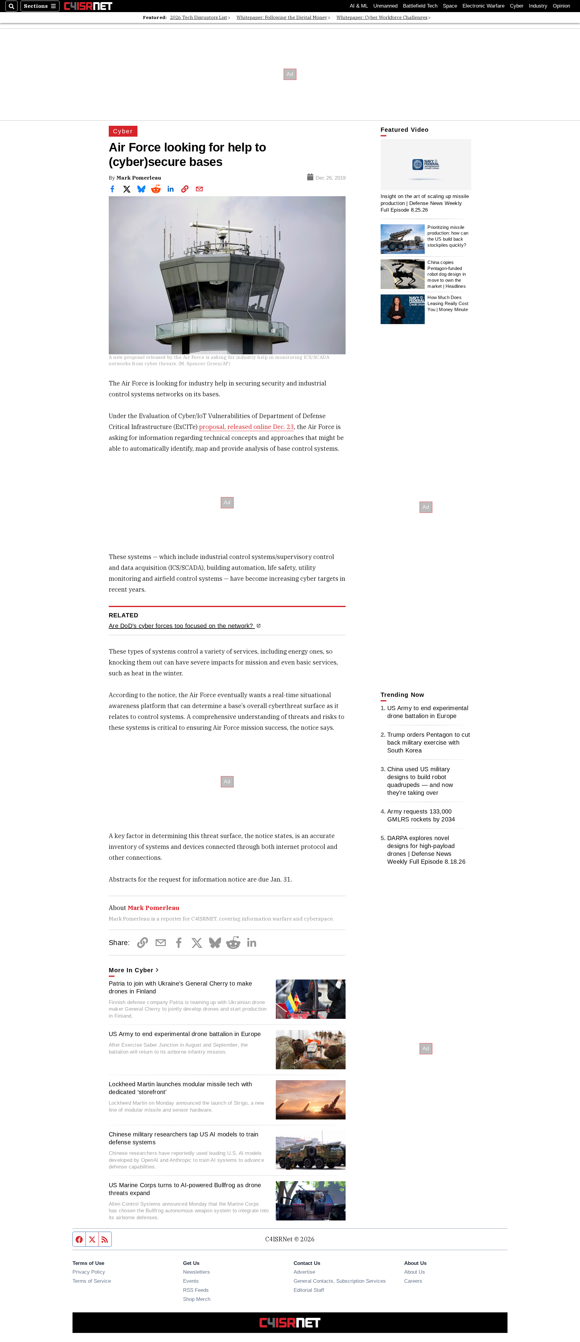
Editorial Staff (309, 1290)
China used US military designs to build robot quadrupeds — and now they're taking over (420, 781)
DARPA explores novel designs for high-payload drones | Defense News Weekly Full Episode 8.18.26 (426, 850)
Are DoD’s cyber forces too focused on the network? (182, 625)
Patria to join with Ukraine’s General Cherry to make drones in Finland (180, 987)
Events (191, 1281)
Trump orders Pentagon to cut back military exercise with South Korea (428, 742)
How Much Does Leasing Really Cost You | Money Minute (447, 303)
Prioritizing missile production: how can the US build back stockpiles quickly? (447, 236)
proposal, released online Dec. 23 (246, 427)
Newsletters (196, 1272)
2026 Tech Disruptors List (198, 17)
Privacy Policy (88, 1272)
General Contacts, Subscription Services (340, 1281)
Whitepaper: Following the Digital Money (282, 17)
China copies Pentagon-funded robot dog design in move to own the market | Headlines (446, 274)
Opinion (561, 5)
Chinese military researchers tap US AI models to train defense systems (184, 1138)
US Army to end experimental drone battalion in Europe (185, 1034)
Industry (538, 5)
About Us (414, 1272)
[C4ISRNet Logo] (88, 6)
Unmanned (385, 5)
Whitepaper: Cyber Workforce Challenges (382, 17)
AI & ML (359, 5)
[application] (426, 164)
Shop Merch (196, 1299)
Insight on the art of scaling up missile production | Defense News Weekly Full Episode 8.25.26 (425, 203)
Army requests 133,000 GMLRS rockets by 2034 (421, 815)
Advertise (304, 1272)
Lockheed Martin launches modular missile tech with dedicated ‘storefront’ (180, 1088)
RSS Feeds (196, 1290)
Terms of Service (91, 1281)
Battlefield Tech (420, 5)
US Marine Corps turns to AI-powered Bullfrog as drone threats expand (185, 1189)
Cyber (517, 5)
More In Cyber (131, 970)
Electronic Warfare (483, 5)
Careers (413, 1281)
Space (450, 5)
